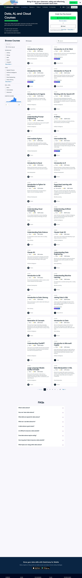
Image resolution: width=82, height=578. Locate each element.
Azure (8, 59)
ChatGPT (9, 62)
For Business (45, 7)
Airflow (8, 52)
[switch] (6, 47)
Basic (8, 87)
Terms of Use (63, 29)
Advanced (9, 92)
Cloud (8, 74)
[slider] (6, 102)
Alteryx (8, 55)
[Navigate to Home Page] (8, 7)
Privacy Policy (70, 29)
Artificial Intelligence (12, 72)
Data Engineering (11, 77)
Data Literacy (10, 79)
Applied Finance (10, 70)
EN (64, 7)
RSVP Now (72, 2)
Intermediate (10, 90)
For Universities (52, 7)
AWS (8, 57)
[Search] (61, 7)
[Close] (80, 2)
